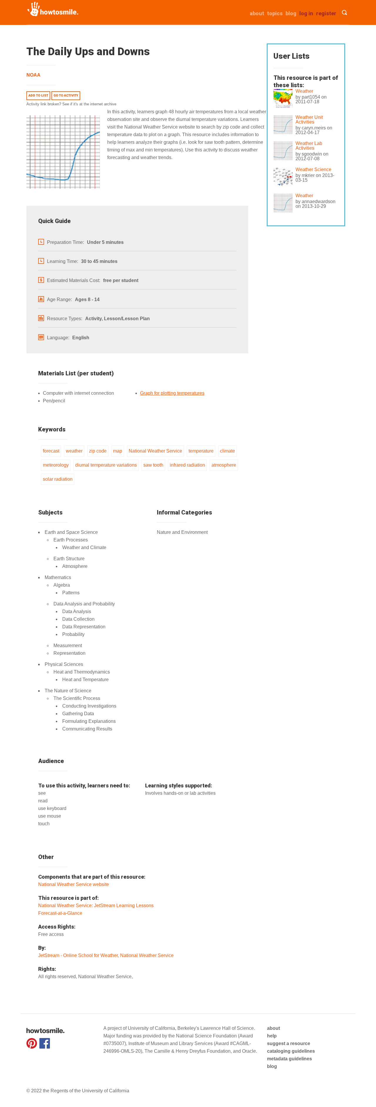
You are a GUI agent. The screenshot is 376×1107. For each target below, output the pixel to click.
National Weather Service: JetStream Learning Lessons (96, 905)
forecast (51, 450)
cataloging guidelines (291, 1051)
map (117, 450)
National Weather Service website (73, 884)
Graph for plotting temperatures (172, 393)
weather (74, 450)
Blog (291, 13)
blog (272, 1066)
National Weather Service (155, 450)
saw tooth (153, 465)
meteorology (56, 465)
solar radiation (58, 479)
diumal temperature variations (106, 465)
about (257, 13)
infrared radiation (187, 465)
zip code (98, 450)
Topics (275, 13)
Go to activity (65, 95)
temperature (201, 450)
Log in (306, 13)
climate (227, 450)
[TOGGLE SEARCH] (344, 12)
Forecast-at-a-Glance (60, 913)
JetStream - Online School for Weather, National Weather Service (106, 955)
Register (326, 13)
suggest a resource (288, 1043)
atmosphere (224, 465)
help (272, 1035)
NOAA (33, 74)
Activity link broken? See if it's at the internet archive (71, 104)
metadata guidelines (289, 1058)
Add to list (38, 95)
